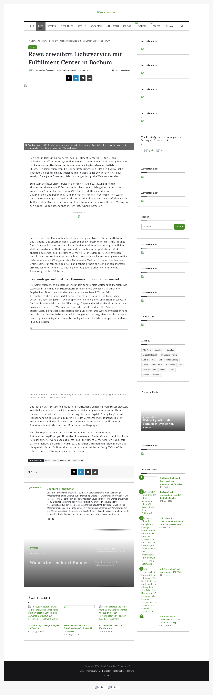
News (40, 26)
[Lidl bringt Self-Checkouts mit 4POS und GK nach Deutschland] (149, 541)
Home (31, 26)
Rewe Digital (65, 460)
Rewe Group (78, 460)
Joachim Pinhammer (65, 70)
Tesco (162, 370)
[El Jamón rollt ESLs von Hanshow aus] (114, 614)
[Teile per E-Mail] (82, 78)
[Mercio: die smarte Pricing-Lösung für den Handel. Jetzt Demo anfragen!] (163, 97)
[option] (79, 558)
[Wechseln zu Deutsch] (113, 687)
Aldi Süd (158, 350)
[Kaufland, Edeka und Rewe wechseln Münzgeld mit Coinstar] (149, 482)
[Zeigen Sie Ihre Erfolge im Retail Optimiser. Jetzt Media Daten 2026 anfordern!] (163, 453)
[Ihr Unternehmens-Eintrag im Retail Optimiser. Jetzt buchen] (163, 276)
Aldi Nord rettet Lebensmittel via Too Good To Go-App (170, 619)
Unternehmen (66, 26)
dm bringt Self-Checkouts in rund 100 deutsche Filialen (171, 495)
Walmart (156, 375)
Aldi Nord (147, 350)
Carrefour (170, 350)
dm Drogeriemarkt (169, 355)
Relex (145, 365)
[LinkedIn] (76, 78)
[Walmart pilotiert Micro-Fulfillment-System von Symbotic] (163, 415)
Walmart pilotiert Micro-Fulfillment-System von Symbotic (159, 423)
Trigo (171, 370)
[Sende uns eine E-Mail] (75, 70)
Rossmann (170, 365)
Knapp (47, 460)
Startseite (35, 41)
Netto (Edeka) (172, 360)
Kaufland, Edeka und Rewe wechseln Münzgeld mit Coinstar (171, 481)
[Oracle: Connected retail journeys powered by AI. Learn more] (79, 216)
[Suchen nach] (182, 26)
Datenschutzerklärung (123, 671)
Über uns (82, 26)
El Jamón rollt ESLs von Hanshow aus (110, 627)
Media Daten (113, 26)
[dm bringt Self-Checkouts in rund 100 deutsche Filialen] (149, 502)
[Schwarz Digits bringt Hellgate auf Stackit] (43, 614)
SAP (181, 365)
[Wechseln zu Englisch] (141, 26)
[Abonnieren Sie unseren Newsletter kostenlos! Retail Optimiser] (163, 325)
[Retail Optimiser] (106, 12)
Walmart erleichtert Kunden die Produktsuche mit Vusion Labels (59, 559)
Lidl (160, 360)
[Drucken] (89, 78)
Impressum (92, 671)
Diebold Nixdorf (150, 355)
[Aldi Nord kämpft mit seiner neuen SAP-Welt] (149, 590)
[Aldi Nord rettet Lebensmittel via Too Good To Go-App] (149, 620)
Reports (52, 26)
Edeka (145, 360)
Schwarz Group (149, 370)
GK (153, 360)
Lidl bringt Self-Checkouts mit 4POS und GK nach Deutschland (172, 521)
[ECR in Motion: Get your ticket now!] (163, 49)
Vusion (146, 375)
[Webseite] (49, 519)
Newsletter (97, 26)
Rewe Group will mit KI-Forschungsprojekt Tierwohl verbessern (78, 628)
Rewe (55, 460)
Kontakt (127, 26)
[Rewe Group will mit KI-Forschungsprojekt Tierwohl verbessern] (79, 614)
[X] (69, 78)
